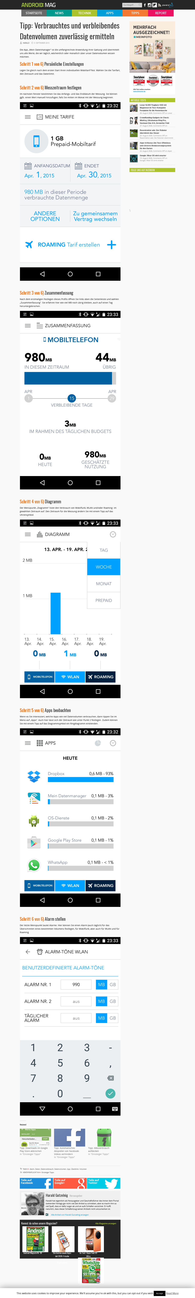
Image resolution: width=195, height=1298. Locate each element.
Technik (84, 13)
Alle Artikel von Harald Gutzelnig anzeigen (70, 1214)
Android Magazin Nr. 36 (32, 1252)
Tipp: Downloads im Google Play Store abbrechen (34, 1149)
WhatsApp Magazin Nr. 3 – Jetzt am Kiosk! (88, 1286)
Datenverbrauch (47, 1169)
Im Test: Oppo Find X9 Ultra (88, 1254)
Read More (172, 1293)
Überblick (75, 1169)
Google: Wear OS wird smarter (153, 156)
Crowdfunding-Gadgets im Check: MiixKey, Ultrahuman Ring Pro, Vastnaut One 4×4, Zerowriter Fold (154, 120)
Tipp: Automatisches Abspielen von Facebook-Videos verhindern (66, 1151)
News (59, 13)
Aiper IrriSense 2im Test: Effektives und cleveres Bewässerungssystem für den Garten (155, 145)
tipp (68, 1169)
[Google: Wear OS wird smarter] (133, 162)
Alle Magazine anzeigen (105, 1223)
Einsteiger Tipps (48, 1172)
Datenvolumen (60, 1169)
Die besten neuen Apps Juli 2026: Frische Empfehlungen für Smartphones (62, 1257)
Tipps (135, 13)
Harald (26, 43)
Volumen (83, 1169)
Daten (37, 1169)
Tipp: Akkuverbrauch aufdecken (98, 1149)
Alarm (32, 1169)
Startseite (34, 13)
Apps (109, 13)
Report (161, 13)
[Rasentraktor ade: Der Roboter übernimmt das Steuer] (133, 136)
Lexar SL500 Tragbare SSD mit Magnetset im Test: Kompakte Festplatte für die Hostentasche (153, 108)
